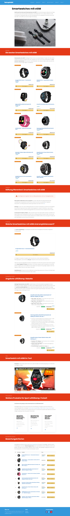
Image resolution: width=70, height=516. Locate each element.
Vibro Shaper (51, 408)
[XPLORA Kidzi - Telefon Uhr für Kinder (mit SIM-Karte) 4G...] (24, 120)
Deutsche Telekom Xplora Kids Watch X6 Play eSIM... (24, 153)
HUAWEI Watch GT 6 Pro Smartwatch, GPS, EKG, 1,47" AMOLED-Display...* (31, 492)
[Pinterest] (51, 512)
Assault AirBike (37, 408)
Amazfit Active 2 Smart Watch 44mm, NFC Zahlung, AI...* (40, 338)
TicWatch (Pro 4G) (37, 391)
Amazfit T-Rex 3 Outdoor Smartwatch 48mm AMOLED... (45, 177)
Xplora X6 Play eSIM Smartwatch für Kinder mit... (23, 105)
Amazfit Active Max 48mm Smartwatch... (46, 104)
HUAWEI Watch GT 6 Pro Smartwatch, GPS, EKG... (23, 177)
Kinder (61, 2)
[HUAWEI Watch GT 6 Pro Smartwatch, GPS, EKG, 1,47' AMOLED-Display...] (24, 169)
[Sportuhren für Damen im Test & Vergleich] (35, 423)
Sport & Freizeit (50, 2)
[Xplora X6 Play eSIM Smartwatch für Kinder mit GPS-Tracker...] (24, 96)
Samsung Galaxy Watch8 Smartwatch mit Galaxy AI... (45, 129)
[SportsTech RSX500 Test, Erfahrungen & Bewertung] (21, 423)
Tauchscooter (31, 408)
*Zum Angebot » (25, 86)
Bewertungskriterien (34, 444)
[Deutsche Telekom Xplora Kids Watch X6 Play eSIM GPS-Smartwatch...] (24, 144)
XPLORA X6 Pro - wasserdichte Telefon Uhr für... (45, 81)
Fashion (56, 2)
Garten (43, 2)
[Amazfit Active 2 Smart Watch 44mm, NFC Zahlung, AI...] (45, 144)
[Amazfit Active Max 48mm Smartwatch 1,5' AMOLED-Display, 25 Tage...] (45, 96)
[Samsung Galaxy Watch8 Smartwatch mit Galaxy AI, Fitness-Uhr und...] (45, 120)
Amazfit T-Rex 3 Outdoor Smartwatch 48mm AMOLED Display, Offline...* (30, 497)
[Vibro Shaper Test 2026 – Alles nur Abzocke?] (49, 423)
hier (44, 203)
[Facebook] (47, 512)
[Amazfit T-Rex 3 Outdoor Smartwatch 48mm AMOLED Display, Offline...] (45, 169)
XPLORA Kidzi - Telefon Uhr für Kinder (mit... (23, 129)
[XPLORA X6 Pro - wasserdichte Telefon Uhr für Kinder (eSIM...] (45, 72)
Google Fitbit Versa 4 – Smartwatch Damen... (23, 81)
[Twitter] (49, 512)
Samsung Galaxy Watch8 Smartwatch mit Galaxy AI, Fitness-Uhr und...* (40, 315)
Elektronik (38, 2)
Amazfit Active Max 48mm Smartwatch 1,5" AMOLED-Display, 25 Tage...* (40, 295)
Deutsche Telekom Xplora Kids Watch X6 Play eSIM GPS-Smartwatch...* (31, 483)
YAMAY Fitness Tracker (44, 408)
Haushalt (32, 2)
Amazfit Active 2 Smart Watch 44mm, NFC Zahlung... (45, 153)
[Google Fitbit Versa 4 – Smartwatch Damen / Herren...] (24, 72)
